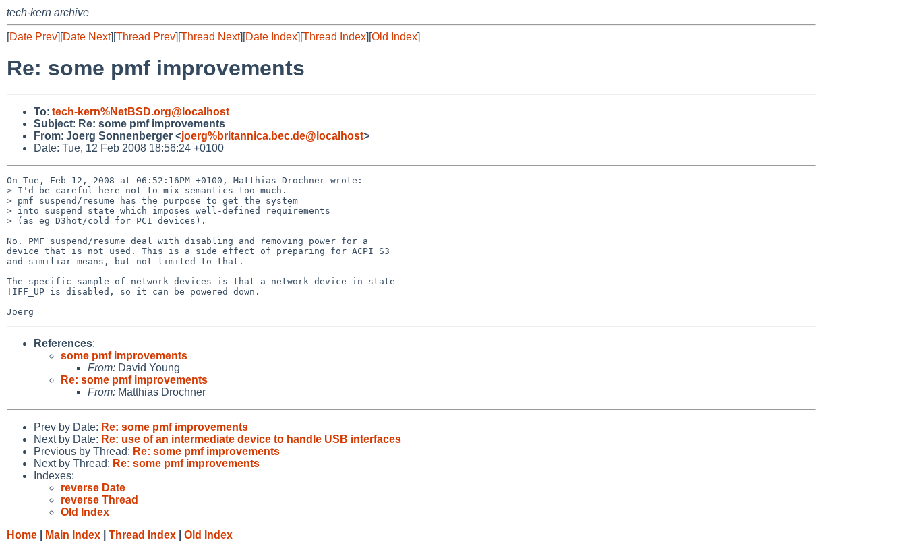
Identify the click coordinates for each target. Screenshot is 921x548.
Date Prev (33, 36)
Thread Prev (145, 36)
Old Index (394, 36)
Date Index (271, 36)
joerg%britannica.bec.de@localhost (272, 136)
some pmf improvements (124, 355)
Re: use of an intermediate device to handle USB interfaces (251, 439)
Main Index (72, 535)
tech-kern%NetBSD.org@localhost (140, 111)
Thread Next (210, 36)
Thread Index (334, 36)
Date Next (87, 36)
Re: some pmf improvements (134, 380)
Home (22, 535)
